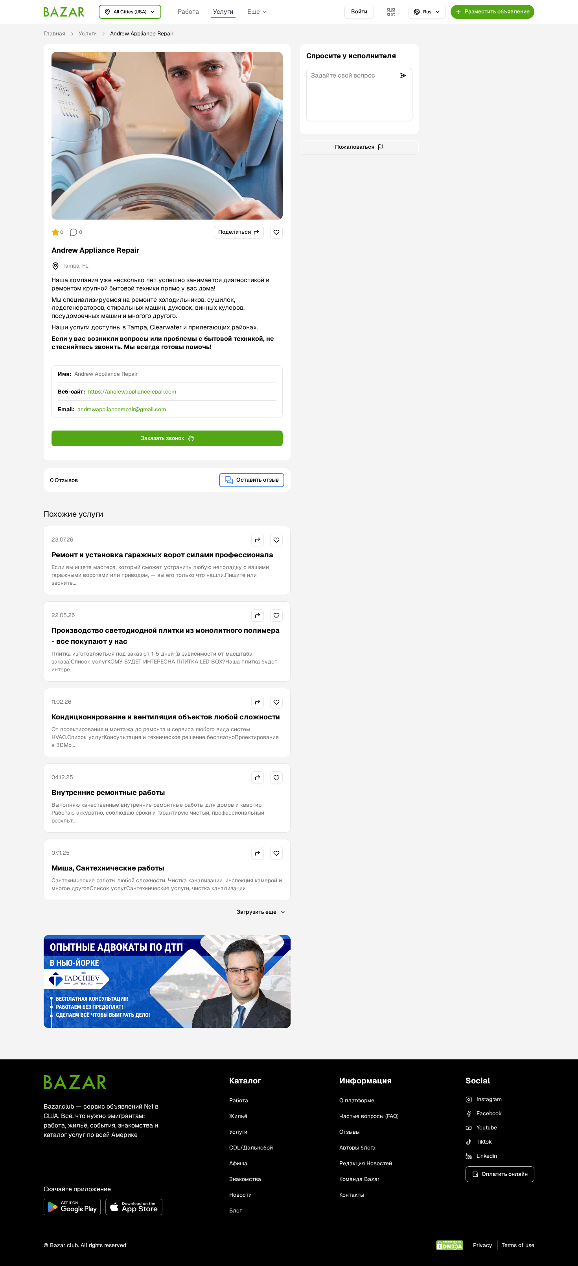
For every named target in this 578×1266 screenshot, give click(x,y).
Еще (253, 11)
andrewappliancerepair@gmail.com (121, 409)
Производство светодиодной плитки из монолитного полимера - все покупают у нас (166, 636)
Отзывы (349, 1131)
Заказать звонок (162, 438)
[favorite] (276, 232)
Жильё (238, 1116)
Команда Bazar (359, 1179)
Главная (54, 33)
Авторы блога (357, 1147)
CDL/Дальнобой (251, 1147)
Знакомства (245, 1179)
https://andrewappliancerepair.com (132, 391)
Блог (235, 1210)
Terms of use (518, 1245)
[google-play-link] (72, 1207)
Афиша (238, 1163)
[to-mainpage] (75, 1082)
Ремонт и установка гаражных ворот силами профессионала (162, 554)
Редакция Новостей (365, 1163)
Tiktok (484, 1141)
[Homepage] (64, 12)
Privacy (482, 1245)
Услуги (223, 11)
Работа (188, 11)
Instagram (489, 1099)
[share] (257, 540)
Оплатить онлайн (505, 1173)
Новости (240, 1194)
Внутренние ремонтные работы (108, 792)
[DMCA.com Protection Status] (449, 1245)
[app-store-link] (133, 1207)
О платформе (356, 1100)
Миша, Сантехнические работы (108, 867)
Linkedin (487, 1155)
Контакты (351, 1194)
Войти (359, 11)
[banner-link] (167, 981)
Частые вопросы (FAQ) (369, 1116)
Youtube (487, 1127)
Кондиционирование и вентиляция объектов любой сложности (166, 716)
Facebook (489, 1113)
